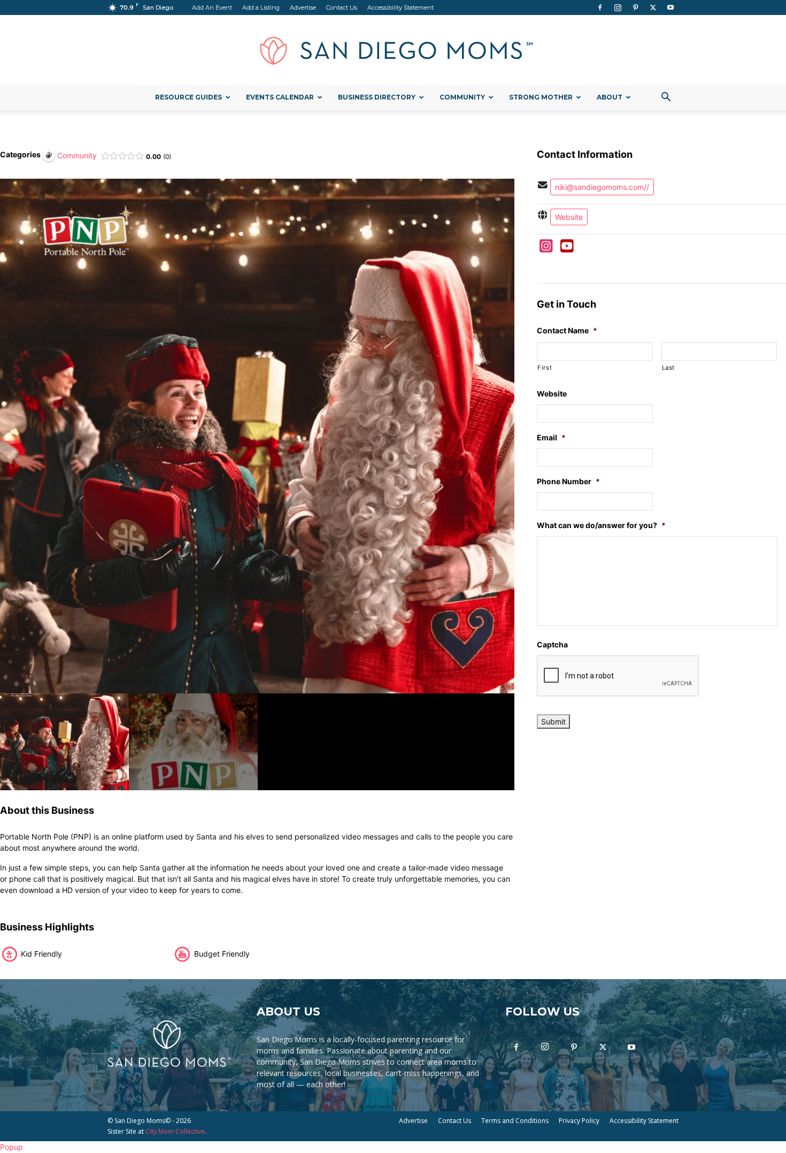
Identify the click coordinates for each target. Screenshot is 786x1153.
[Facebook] (600, 7)
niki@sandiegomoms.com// (602, 187)
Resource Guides (188, 97)
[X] (653, 7)
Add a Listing (261, 7)
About (609, 97)
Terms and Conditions (515, 1120)
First (544, 367)
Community (462, 97)
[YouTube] (567, 248)
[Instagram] (618, 7)
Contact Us (341, 7)
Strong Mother (541, 97)
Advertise (303, 7)
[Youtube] (670, 7)
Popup (11, 1146)
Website (569, 217)
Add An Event (212, 7)
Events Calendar (280, 97)
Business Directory (376, 97)
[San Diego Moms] (393, 50)
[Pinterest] (635, 7)
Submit (553, 721)
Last (668, 367)
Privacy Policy (579, 1120)
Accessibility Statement (400, 7)
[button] (666, 98)
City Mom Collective (175, 1131)
